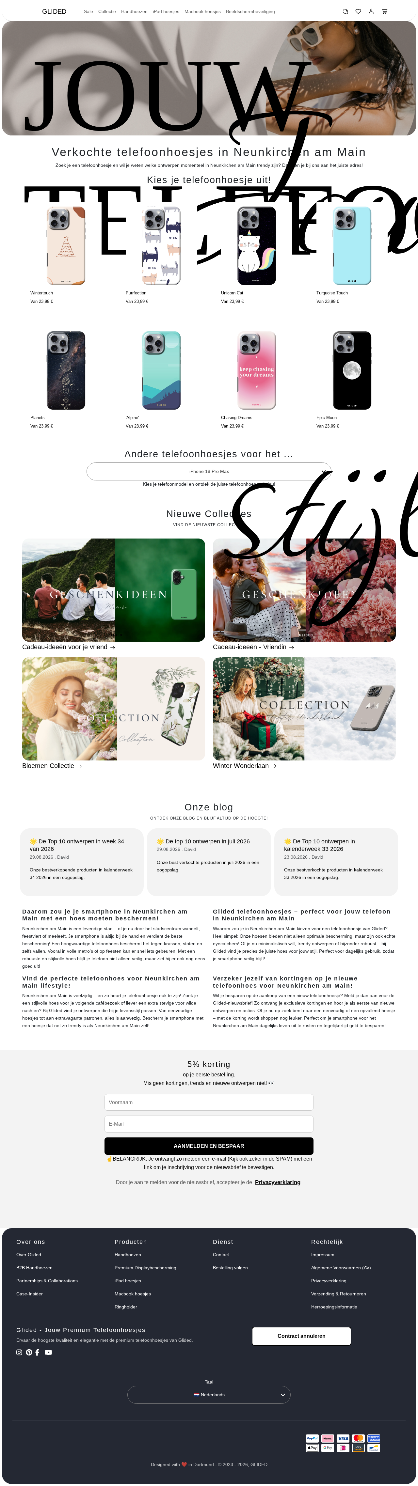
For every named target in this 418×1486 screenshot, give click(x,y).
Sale (88, 11)
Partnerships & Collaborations (47, 1280)
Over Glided (28, 1254)
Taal (209, 1381)
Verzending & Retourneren (338, 1293)
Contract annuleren (302, 1336)
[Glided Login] (371, 13)
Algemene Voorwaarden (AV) (341, 1267)
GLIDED (54, 11)
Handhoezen (134, 11)
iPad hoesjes (166, 11)
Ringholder (126, 1306)
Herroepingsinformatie (334, 1306)
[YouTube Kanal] (49, 1353)
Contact (221, 1254)
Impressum (322, 1254)
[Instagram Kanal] (20, 1353)
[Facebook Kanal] (39, 1353)
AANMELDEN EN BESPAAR (209, 1146)
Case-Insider (29, 1293)
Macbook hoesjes (203, 11)
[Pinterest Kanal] (30, 1353)
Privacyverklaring (277, 1182)
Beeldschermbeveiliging (250, 11)
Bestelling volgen (230, 1267)
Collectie (107, 11)
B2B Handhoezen (34, 1267)
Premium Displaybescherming (145, 1267)
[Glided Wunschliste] (345, 13)
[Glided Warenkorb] (384, 13)
